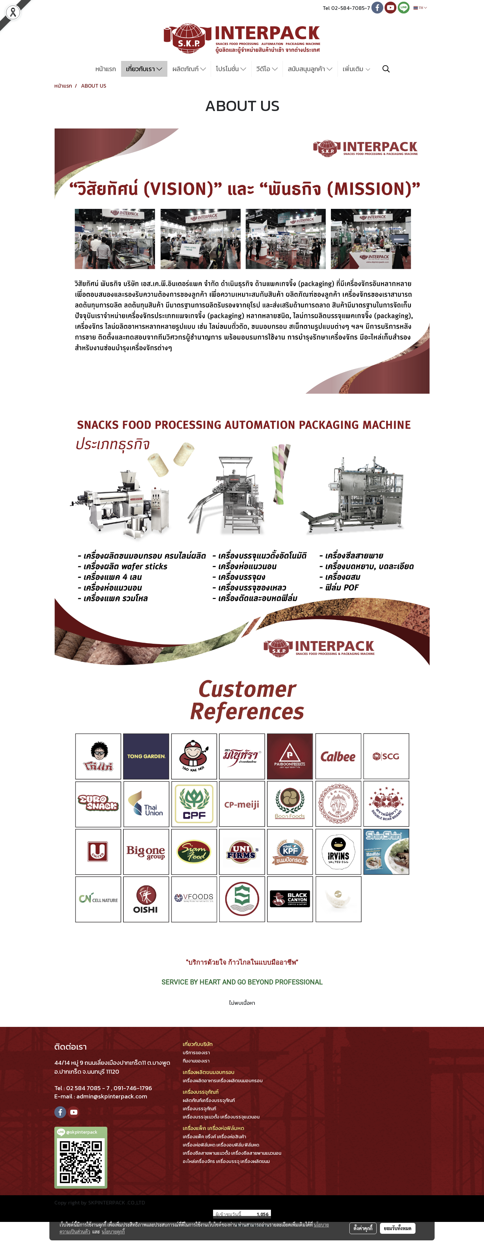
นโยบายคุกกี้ (113, 1231)
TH (421, 8)
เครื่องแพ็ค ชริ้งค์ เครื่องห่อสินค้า (214, 1136)
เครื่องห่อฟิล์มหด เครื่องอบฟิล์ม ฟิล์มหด (221, 1145)
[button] (386, 69)
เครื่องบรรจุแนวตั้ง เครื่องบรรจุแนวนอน (221, 1117)
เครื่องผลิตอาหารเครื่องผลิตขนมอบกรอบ (223, 1080)
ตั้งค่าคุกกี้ (363, 1228)
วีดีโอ (264, 69)
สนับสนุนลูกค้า (307, 69)
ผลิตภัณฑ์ (186, 69)
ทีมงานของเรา (196, 1061)
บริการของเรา (196, 1052)
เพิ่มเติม (354, 69)
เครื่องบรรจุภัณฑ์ (199, 1108)
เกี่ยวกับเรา (141, 69)
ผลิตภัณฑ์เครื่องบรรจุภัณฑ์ (209, 1100)
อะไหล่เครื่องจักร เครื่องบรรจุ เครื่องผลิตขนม (226, 1161)
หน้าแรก (105, 69)
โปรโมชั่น (228, 69)
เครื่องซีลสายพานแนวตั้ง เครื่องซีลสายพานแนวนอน (232, 1153)
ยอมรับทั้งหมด (398, 1228)
